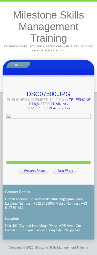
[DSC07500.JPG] (48, 140)
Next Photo (65, 170)
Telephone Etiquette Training (60, 102)
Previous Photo (34, 170)
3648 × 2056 (59, 108)
